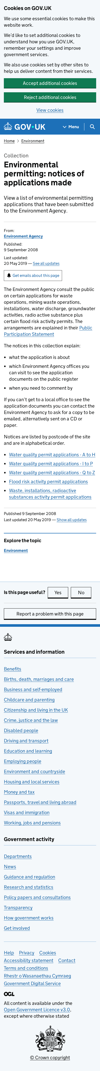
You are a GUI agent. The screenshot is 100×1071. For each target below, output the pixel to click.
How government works (29, 918)
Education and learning (28, 751)
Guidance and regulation (29, 877)
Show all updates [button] (72, 519)
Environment (32, 140)
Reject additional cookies (50, 97)
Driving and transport (26, 741)
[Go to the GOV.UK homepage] (24, 127)
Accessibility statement (28, 960)
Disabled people (21, 730)
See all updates (46, 263)
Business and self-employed (33, 689)
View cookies (50, 110)
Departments (18, 856)
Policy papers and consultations (37, 897)
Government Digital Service (32, 983)
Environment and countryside (34, 771)
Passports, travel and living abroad (40, 802)
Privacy (26, 953)
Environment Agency (23, 236)
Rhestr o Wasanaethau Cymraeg (37, 976)
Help (9, 953)
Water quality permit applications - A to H (52, 455)
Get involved (17, 928)
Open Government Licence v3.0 (37, 1010)
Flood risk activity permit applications (48, 481)
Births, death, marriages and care (39, 679)
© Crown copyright (50, 1057)
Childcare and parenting (29, 700)
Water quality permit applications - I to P (51, 464)
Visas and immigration (26, 812)
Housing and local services (31, 782)
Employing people (22, 761)
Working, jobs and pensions (32, 823)
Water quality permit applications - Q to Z (52, 473)
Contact (66, 960)
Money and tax (19, 792)
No (84, 592)
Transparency (18, 908)
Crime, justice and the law (31, 720)
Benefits (12, 669)
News (10, 867)
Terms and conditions (26, 968)
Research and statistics (28, 887)
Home (9, 140)
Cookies (47, 953)
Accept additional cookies (50, 83)
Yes (61, 592)
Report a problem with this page (50, 614)
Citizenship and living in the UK (36, 710)
